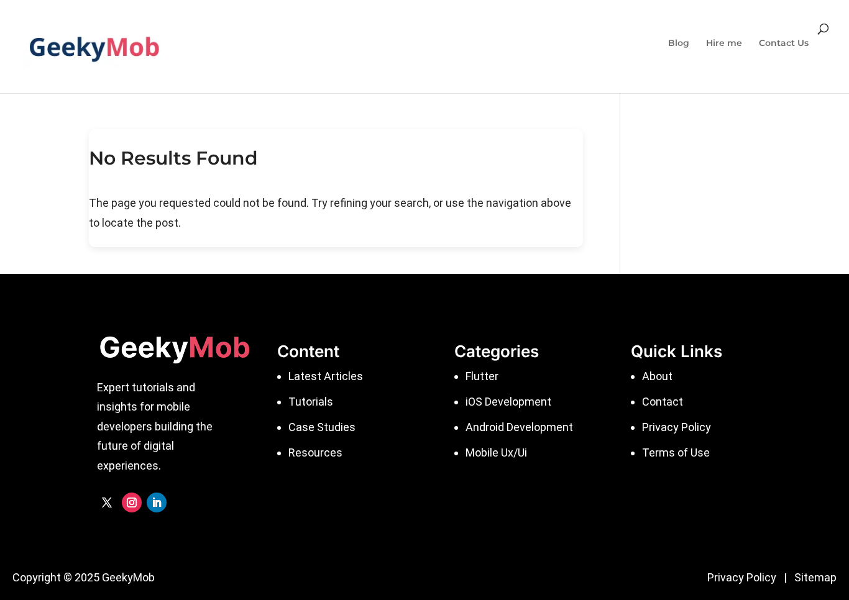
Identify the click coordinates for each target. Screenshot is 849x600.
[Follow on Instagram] (132, 502)
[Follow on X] (107, 502)
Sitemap (815, 577)
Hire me (724, 43)
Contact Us (784, 43)
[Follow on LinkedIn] (157, 502)
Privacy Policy (741, 577)
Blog (678, 43)
